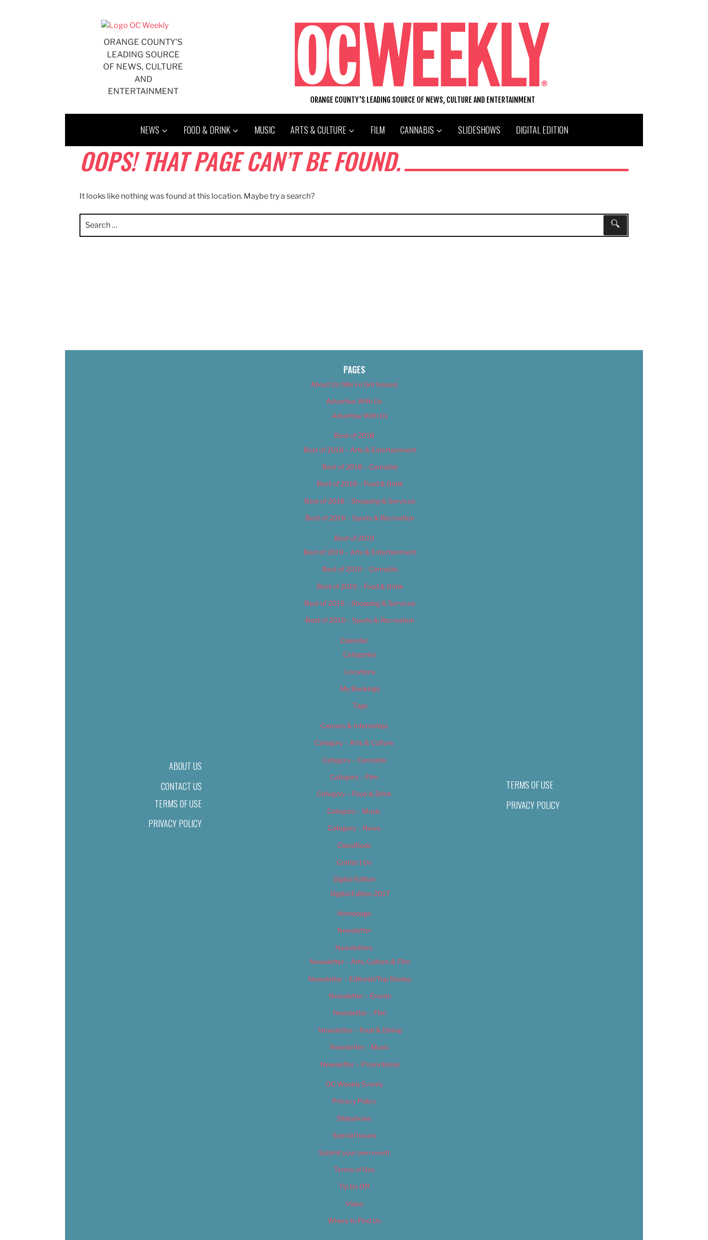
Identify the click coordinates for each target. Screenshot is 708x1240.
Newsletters (354, 947)
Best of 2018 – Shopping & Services (359, 501)
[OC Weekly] (135, 25)
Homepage (354, 913)
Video (354, 1203)
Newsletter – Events (360, 996)
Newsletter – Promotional (359, 1064)
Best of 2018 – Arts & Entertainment (359, 450)
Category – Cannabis (354, 760)
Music (264, 129)
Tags (360, 705)
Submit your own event (354, 1152)
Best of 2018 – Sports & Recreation (359, 518)
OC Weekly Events (354, 1084)
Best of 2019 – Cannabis (360, 569)
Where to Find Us (354, 1220)
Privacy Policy (175, 823)
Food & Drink (207, 129)
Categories (360, 654)
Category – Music (354, 811)
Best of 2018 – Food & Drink (360, 483)
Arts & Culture (318, 129)
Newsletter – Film (360, 1012)
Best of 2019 (354, 538)
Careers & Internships (354, 726)
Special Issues (354, 1135)
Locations (360, 672)
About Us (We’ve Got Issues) (354, 384)
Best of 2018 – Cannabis (360, 467)
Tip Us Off (354, 1186)
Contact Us (181, 786)
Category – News (354, 828)
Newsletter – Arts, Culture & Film (360, 961)
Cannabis (417, 129)
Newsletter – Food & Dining (360, 1030)
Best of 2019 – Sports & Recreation (359, 620)
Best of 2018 (354, 435)
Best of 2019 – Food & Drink (360, 586)
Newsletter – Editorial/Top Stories (359, 979)
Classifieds (354, 845)
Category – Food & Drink (354, 794)
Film (377, 129)
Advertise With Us (354, 401)
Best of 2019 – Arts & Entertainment (359, 552)
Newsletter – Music (360, 1047)
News (149, 129)
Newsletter (354, 930)
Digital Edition (542, 129)
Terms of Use (178, 803)
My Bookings (360, 688)
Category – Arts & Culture (354, 742)
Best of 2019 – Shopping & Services (359, 603)
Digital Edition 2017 (360, 893)
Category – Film (354, 777)
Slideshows (479, 129)
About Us (185, 766)
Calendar (354, 640)
